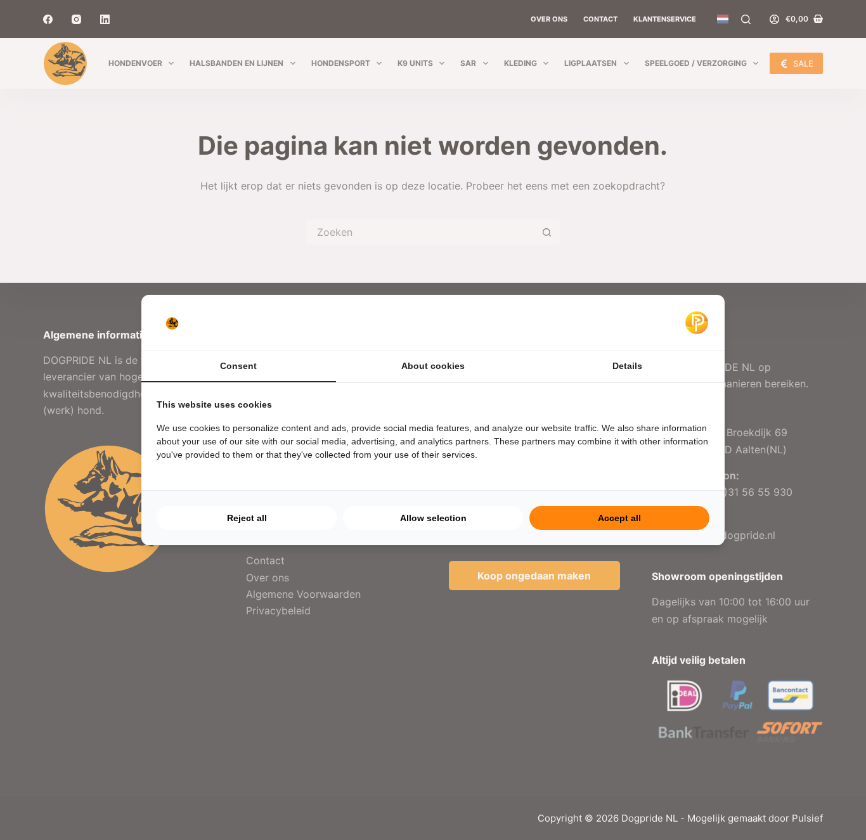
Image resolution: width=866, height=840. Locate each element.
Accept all (619, 518)
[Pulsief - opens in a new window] (696, 322)
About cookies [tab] (433, 366)
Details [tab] (627, 366)
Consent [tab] (238, 366)
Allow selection (433, 518)
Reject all (247, 518)
